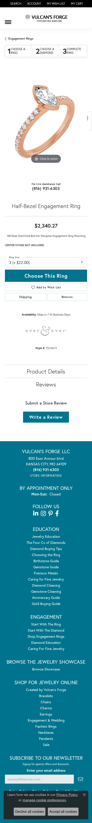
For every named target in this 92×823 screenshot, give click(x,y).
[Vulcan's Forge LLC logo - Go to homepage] (46, 18)
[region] (46, 124)
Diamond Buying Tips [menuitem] (46, 548)
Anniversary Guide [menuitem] (46, 597)
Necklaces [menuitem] (46, 732)
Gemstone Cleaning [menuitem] (46, 591)
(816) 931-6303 (46, 188)
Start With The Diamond (46, 630)
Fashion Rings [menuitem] (46, 726)
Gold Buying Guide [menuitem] (46, 603)
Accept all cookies (63, 811)
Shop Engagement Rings (46, 636)
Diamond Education (46, 642)
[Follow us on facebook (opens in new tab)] (57, 513)
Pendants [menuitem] (46, 738)
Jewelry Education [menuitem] (46, 536)
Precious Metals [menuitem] (46, 573)
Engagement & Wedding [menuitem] (46, 720)
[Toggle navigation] (8, 20)
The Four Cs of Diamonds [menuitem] (46, 542)
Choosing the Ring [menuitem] (46, 554)
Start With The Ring (46, 624)
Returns (67, 297)
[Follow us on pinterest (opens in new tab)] (50, 513)
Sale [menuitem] (46, 744)
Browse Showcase (46, 669)
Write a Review (46, 417)
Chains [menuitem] (46, 702)
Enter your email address (46, 770)
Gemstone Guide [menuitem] (46, 567)
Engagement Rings (20, 38)
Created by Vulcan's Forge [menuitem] (46, 689)
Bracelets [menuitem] (46, 695)
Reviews (46, 384)
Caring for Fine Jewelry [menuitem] (46, 579)
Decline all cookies (29, 811)
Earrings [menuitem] (46, 714)
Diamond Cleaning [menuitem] (46, 585)
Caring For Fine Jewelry (46, 648)
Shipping (25, 297)
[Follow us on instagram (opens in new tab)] (43, 513)
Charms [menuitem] (46, 708)
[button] (15, 3)
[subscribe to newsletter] (80, 779)
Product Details (46, 371)
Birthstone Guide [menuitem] (46, 561)
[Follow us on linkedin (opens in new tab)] (35, 513)
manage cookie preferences (44, 800)
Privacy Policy (67, 795)
